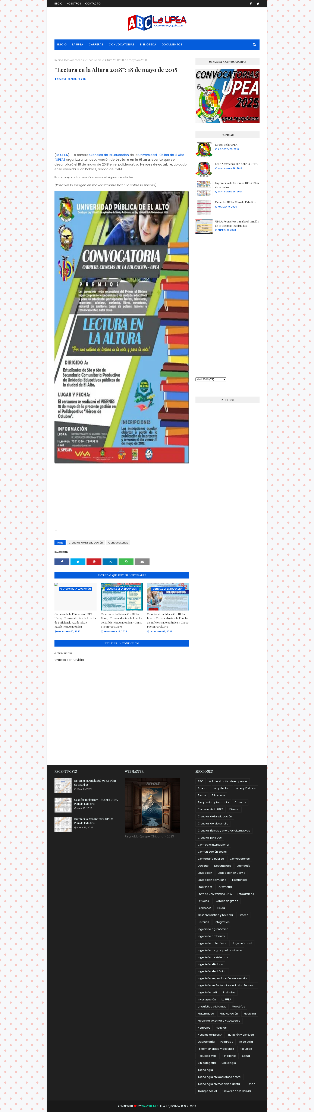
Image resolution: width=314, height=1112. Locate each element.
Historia (243, 915)
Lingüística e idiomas (212, 1006)
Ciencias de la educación (86, 542)
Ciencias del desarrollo (213, 823)
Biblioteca (218, 795)
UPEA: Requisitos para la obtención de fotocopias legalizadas (237, 223)
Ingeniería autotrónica (212, 943)
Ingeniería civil (242, 943)
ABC (200, 781)
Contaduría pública (211, 859)
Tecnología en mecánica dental (219, 1084)
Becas (202, 795)
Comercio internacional (213, 844)
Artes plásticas (246, 788)
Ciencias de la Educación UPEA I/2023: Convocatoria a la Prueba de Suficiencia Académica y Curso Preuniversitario (121, 620)
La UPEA (62, 155)
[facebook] (250, 3)
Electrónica (239, 880)
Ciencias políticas (210, 837)
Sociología (229, 1063)
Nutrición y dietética (241, 1034)
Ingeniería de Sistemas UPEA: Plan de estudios (237, 185)
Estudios (203, 901)
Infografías (222, 922)
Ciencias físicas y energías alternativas (224, 830)
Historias (203, 922)
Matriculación (229, 1013)
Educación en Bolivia (231, 873)
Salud (246, 1056)
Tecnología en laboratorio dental (219, 1077)
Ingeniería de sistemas (213, 957)
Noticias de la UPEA (210, 1034)
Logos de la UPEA (226, 144)
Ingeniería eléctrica (210, 964)
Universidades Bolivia (237, 1091)
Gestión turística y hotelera (215, 915)
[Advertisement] (121, 119)
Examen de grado (226, 901)
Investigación (207, 999)
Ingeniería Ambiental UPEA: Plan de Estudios (95, 782)
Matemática (206, 1013)
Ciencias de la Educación (109, 155)
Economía (244, 866)
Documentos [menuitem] (172, 44)
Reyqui (61, 79)
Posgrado (226, 1042)
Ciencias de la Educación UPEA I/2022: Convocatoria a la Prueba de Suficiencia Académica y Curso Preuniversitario (168, 620)
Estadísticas (246, 894)
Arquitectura (222, 788)
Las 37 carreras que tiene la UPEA (236, 164)
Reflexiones (229, 1056)
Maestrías (238, 1006)
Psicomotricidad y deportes (216, 1049)
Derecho (203, 866)
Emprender (205, 887)
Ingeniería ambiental (211, 936)
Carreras (240, 802)
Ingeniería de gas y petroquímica (220, 950)
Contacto (93, 3)
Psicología (246, 1042)
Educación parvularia (212, 880)
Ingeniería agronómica (213, 929)
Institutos (229, 992)
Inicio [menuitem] (62, 44)
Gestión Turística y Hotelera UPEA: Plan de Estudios (96, 802)
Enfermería (225, 887)
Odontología (206, 1042)
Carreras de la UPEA (210, 809)
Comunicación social (212, 851)
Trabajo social (207, 1091)
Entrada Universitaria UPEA (215, 894)
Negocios (204, 1027)
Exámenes (204, 908)
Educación (205, 873)
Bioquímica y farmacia (213, 802)
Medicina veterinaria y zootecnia (219, 1020)
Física (221, 908)
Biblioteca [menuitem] (148, 44)
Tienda (250, 1084)
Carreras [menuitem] (96, 44)
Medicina (250, 1013)
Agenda (203, 788)
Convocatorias (74, 60)
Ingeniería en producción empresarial (222, 978)
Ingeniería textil (207, 992)
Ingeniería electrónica (212, 971)
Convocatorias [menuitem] (121, 44)
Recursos (246, 1049)
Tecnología (205, 1070)
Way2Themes (149, 1106)
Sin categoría (207, 1063)
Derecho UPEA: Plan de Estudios (235, 202)
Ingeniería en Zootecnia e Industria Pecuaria (226, 985)
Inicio (58, 3)
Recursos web (207, 1056)
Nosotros (74, 3)
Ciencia (234, 809)
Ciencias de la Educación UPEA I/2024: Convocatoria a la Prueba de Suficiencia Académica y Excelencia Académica (75, 620)
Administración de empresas (228, 781)
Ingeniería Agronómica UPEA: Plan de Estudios (93, 821)
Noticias (221, 1027)
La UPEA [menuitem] (77, 44)
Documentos (222, 866)
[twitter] (257, 3)
